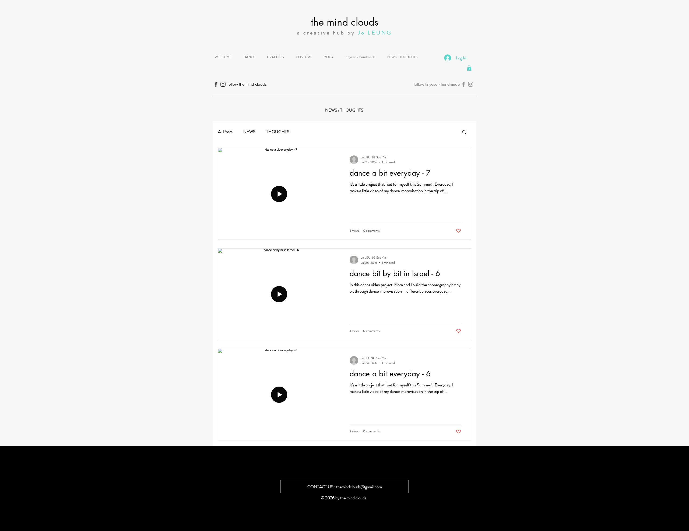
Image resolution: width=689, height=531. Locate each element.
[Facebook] (463, 84)
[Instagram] (470, 84)
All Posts (225, 132)
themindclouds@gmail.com (359, 487)
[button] (469, 68)
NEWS (249, 132)
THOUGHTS (277, 132)
